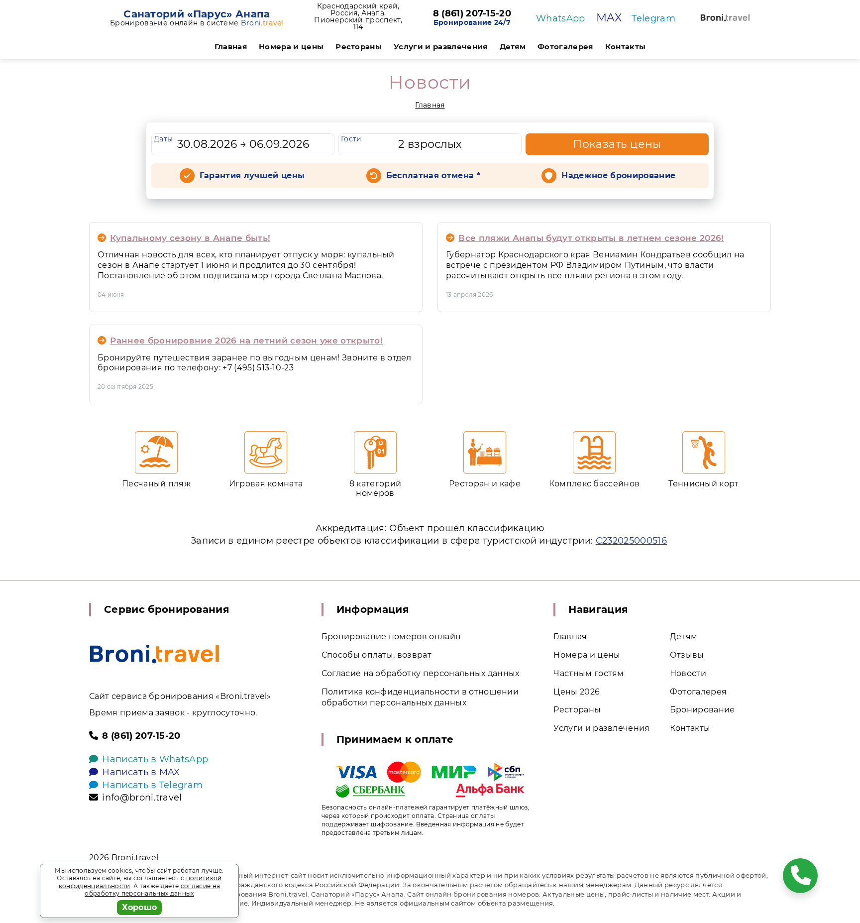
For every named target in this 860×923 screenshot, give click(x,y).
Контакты (625, 46)
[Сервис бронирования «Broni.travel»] (725, 17)
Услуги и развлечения (440, 46)
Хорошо (139, 907)
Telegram (653, 18)
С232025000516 (631, 540)
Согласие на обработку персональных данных (421, 673)
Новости (688, 673)
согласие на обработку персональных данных (152, 890)
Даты (163, 138)
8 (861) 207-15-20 (472, 14)
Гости (351, 138)
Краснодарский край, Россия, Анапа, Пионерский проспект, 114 (358, 16)
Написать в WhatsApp (155, 759)
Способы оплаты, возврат (376, 655)
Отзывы (687, 655)
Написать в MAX (141, 772)
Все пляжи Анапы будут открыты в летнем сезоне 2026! (591, 238)
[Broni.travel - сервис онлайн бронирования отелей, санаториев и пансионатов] (154, 654)
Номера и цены (291, 46)
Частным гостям (588, 673)
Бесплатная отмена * (433, 175)
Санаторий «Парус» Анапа (196, 14)
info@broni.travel (142, 797)
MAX (609, 17)
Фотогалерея (565, 46)
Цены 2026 (576, 691)
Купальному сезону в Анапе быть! (190, 238)
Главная (231, 46)
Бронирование (702, 709)
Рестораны (358, 46)
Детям (513, 46)
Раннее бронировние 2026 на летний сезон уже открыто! (246, 341)
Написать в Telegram (152, 785)
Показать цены (617, 144)
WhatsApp (560, 18)
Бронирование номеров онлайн (391, 636)
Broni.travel (135, 857)
